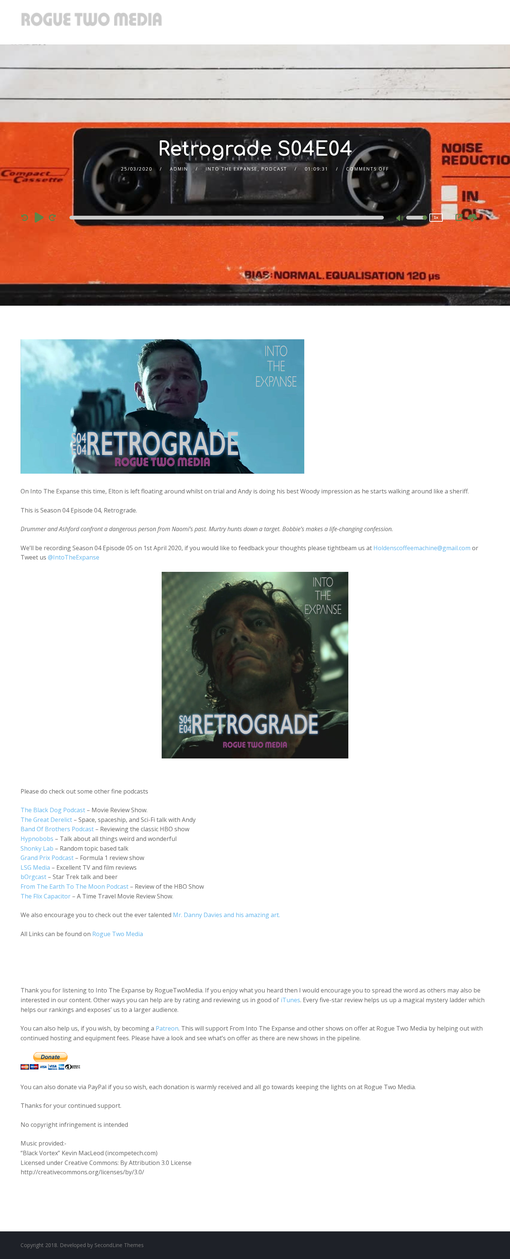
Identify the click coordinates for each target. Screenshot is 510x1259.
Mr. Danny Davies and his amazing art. (226, 915)
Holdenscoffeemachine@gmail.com (421, 548)
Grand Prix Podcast (47, 858)
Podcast (274, 169)
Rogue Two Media (117, 934)
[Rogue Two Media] (91, 22)
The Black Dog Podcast (53, 810)
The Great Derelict (46, 820)
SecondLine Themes (119, 1245)
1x (436, 217)
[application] (228, 217)
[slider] (416, 222)
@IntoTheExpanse (73, 557)
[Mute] (400, 218)
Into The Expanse (231, 169)
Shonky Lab (37, 848)
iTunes (290, 1000)
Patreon (167, 1028)
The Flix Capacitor (46, 896)
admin (179, 169)
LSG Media (35, 867)
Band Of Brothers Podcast (57, 829)
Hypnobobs (37, 839)
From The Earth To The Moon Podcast (74, 886)
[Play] (39, 217)
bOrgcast (33, 877)
